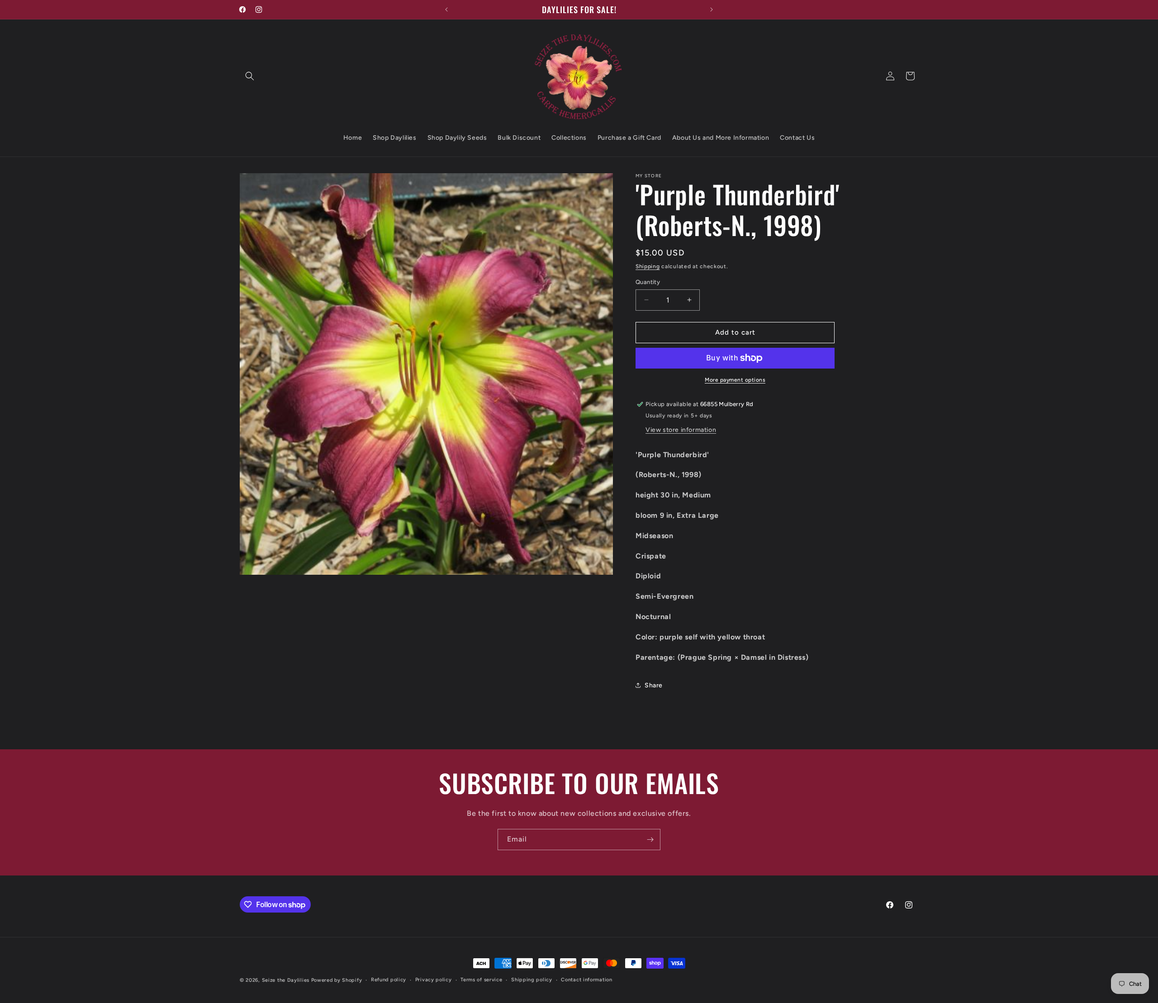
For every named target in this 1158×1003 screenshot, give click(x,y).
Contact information (586, 980)
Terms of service (481, 980)
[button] (250, 76)
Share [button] (654, 685)
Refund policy (388, 980)
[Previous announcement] (446, 9)
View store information (680, 430)
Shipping (648, 266)
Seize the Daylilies (285, 980)
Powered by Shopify (336, 980)
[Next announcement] (711, 9)
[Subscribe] (650, 839)
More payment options (735, 380)
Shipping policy (531, 980)
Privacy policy (433, 980)
